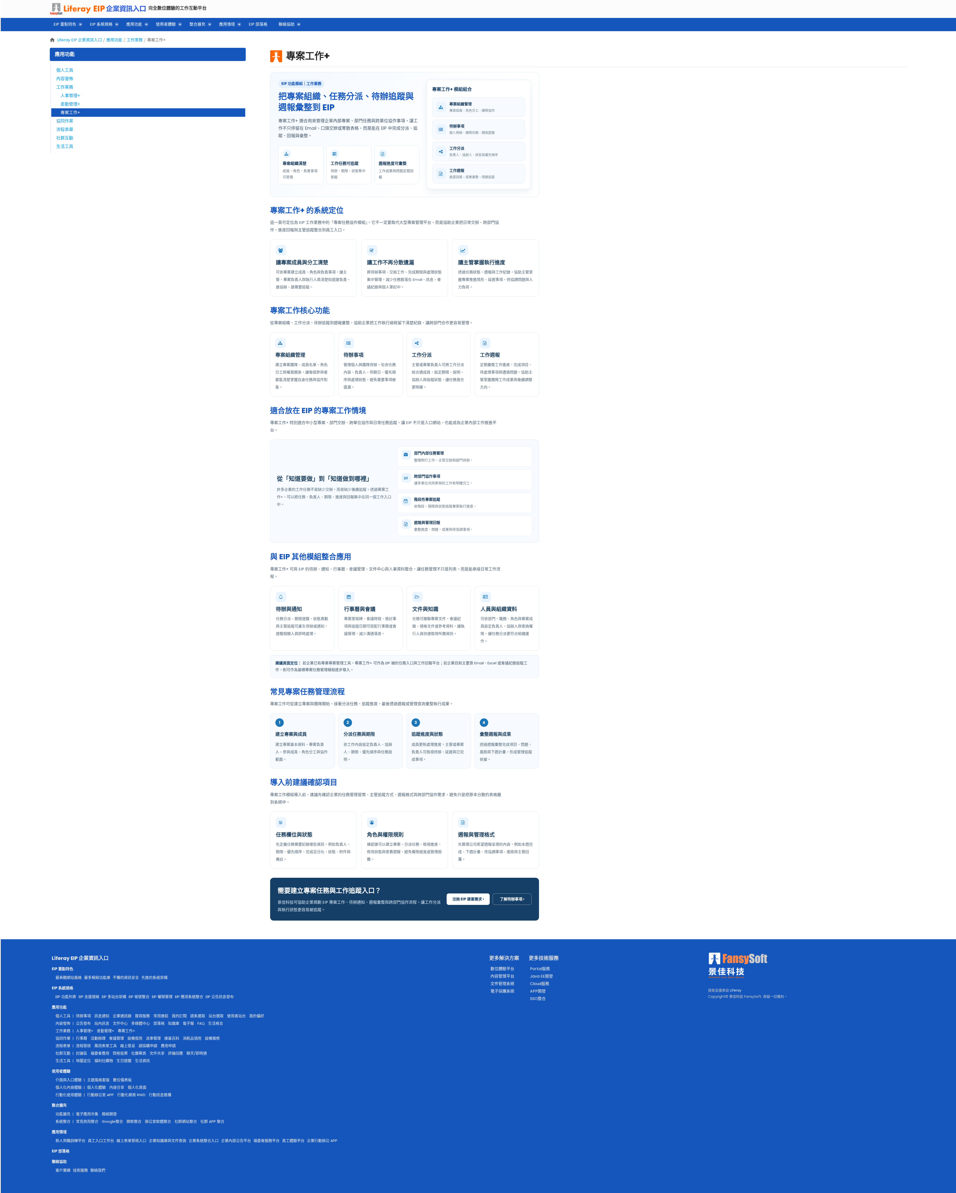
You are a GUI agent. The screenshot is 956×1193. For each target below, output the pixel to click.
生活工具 (64, 146)
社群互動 (64, 138)
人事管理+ (70, 96)
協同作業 (64, 121)
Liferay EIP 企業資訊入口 (79, 40)
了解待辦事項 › (512, 899)
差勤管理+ (70, 104)
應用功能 (114, 40)
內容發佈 (64, 79)
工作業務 (135, 40)
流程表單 (64, 129)
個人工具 (64, 70)
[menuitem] (66, 25)
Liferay (735, 990)
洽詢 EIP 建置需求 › (468, 899)
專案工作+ (156, 40)
